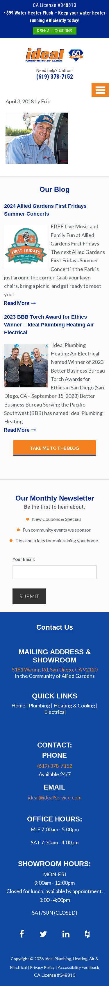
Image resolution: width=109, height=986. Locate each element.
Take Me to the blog (54, 448)
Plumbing (39, 705)
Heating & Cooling (74, 705)
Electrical (55, 712)
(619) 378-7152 (54, 76)
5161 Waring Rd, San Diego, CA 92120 (54, 669)
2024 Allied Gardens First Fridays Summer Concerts (45, 210)
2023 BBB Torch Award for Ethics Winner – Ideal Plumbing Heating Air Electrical (49, 324)
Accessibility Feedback (78, 967)
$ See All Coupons (54, 30)
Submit (29, 596)
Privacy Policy (42, 967)
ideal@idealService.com (54, 797)
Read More (17, 303)
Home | (19, 705)
